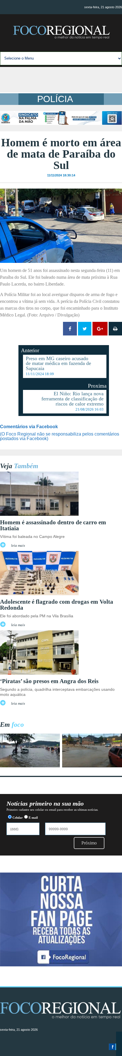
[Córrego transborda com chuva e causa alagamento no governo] (92, 765)
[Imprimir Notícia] (115, 328)
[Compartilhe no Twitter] (84, 328)
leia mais (18, 546)
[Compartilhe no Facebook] (70, 328)
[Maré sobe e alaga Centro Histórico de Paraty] (30, 765)
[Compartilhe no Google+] (100, 328)
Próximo (89, 842)
